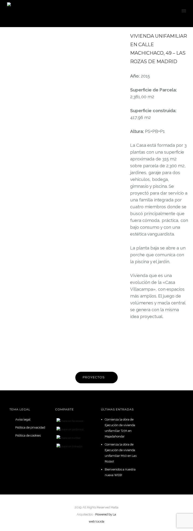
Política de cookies (28, 435)
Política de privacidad (30, 427)
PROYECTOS (94, 377)
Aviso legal (23, 419)
